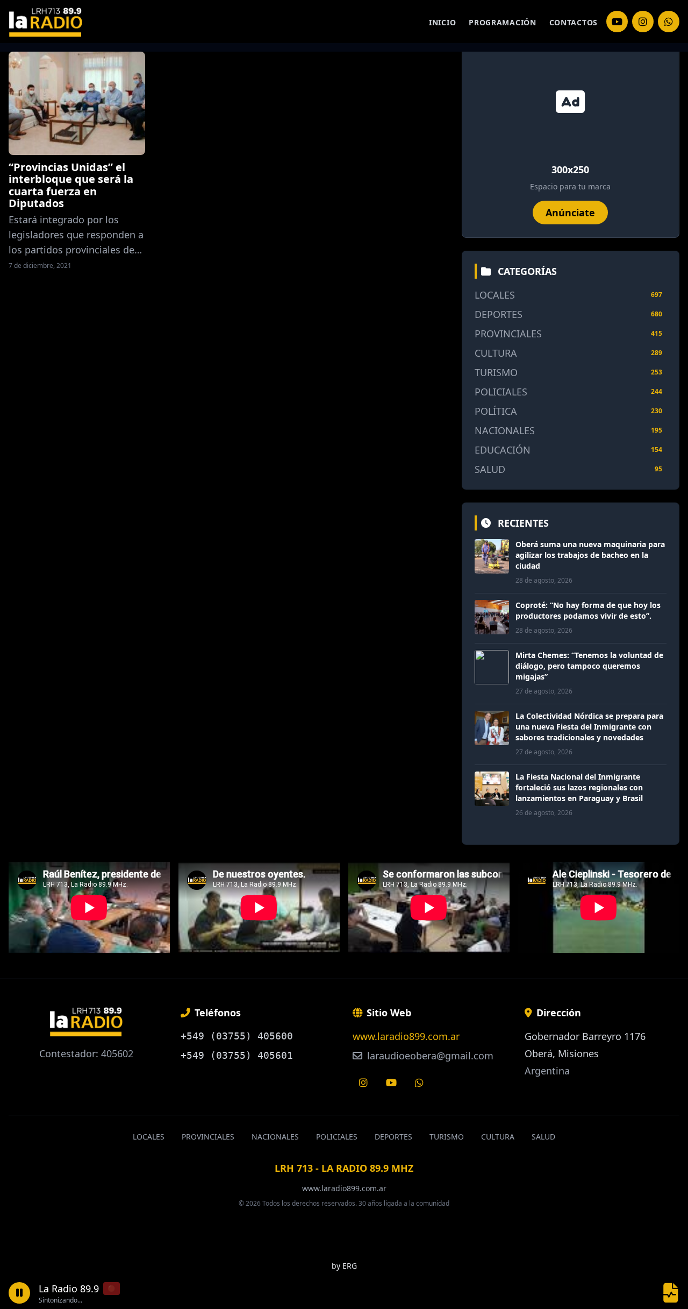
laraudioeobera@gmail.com (428, 1055)
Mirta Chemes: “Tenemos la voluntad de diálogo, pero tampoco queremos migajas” (589, 666)
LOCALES (495, 294)
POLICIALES (501, 391)
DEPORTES (498, 314)
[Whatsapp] (419, 1082)
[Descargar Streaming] (670, 1293)
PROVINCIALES (508, 333)
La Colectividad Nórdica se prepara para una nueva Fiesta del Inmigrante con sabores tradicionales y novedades (589, 726)
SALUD (490, 469)
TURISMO (496, 372)
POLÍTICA (496, 411)
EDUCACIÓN (503, 449)
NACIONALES (505, 430)
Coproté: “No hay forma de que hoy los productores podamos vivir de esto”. (588, 610)
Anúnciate (570, 212)
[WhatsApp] (668, 21)
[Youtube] (391, 1082)
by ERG (344, 1266)
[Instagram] (617, 21)
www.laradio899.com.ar (406, 1036)
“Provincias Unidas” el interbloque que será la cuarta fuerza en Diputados (71, 185)
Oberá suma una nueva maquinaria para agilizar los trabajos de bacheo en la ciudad (590, 555)
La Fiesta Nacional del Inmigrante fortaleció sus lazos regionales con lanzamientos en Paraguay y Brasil (579, 787)
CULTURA (496, 352)
